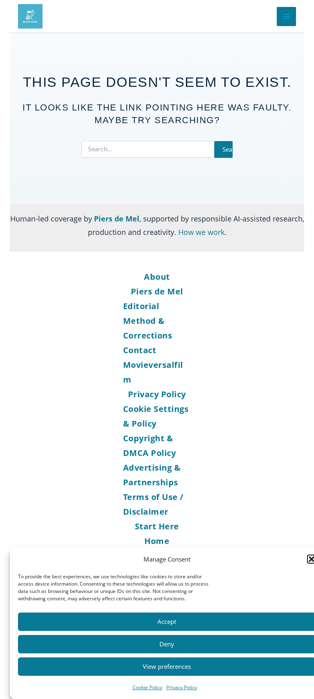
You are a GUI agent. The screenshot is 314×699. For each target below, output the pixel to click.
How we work (201, 232)
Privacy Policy (181, 687)
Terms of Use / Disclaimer (153, 504)
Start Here (157, 526)
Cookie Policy (147, 687)
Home (156, 540)
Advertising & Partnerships (152, 475)
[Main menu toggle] (286, 16)
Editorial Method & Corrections (148, 321)
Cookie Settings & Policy (156, 416)
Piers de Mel (157, 291)
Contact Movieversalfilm (153, 365)
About (157, 276)
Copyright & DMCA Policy (149, 445)
